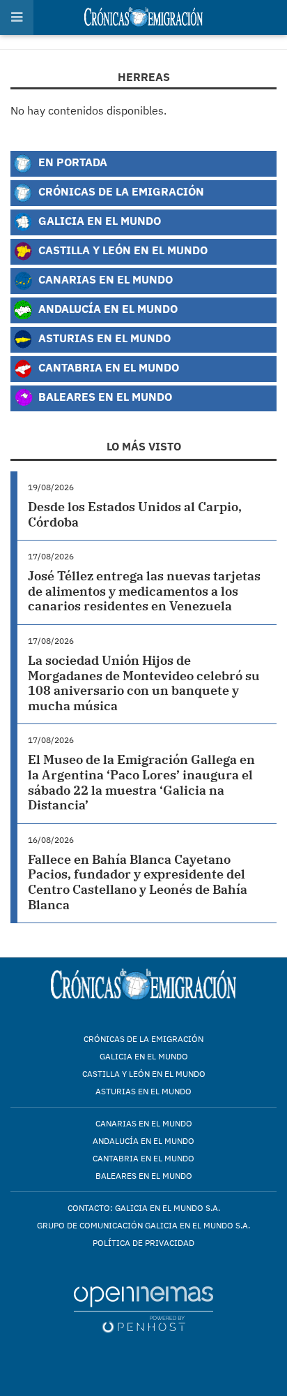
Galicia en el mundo (144, 1056)
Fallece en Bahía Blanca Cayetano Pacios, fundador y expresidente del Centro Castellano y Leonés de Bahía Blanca (137, 882)
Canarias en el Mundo (104, 279)
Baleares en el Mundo (104, 396)
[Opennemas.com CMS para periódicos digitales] (143, 1309)
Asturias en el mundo (143, 1091)
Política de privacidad (143, 1242)
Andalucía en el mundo (143, 1141)
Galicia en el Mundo (98, 220)
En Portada (71, 161)
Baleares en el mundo (143, 1175)
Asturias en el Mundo (103, 337)
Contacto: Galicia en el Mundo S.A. (144, 1208)
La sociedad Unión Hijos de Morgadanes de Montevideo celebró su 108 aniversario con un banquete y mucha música (144, 683)
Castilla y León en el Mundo (122, 249)
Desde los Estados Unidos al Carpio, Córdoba (135, 514)
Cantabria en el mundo (143, 1158)
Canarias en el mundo (143, 1123)
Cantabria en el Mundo (107, 367)
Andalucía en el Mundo (107, 308)
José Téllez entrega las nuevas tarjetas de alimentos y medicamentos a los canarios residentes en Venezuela (144, 591)
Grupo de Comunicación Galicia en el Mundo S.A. (143, 1225)
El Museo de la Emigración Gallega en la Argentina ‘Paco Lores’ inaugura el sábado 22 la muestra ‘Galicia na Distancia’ (141, 782)
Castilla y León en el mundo (143, 1073)
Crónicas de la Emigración (120, 191)
